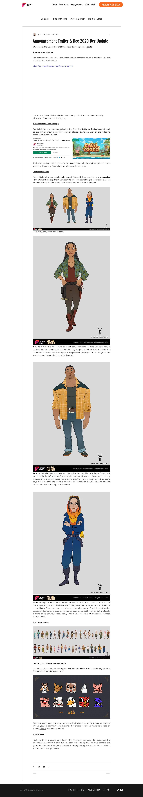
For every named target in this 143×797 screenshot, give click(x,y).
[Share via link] (49, 767)
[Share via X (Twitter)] (39, 767)
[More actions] (109, 34)
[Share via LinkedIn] (44, 767)
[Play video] (71, 86)
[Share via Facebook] (34, 767)
